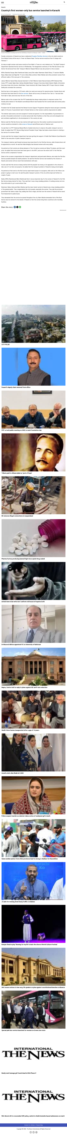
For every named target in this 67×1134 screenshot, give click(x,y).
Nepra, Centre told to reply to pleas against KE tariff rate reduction (24, 687)
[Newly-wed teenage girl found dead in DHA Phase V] (33, 1052)
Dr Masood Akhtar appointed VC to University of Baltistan (21, 644)
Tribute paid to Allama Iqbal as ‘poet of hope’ (17, 473)
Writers (33, 1125)
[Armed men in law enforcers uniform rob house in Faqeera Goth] (33, 581)
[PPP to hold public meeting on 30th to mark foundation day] (33, 410)
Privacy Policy (39, 1125)
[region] (33, 224)
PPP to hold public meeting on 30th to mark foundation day (22, 430)
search (65, 3)
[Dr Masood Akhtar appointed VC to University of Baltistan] (33, 624)
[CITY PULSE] (33, 324)
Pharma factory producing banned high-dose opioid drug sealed (23, 559)
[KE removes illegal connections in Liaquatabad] (33, 495)
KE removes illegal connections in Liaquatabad (17, 516)
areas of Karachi (27, 124)
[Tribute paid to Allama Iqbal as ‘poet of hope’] (33, 452)
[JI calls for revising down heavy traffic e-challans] (33, 881)
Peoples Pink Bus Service (39, 56)
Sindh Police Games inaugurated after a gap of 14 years (20, 730)
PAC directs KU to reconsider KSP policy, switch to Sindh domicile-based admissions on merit (33, 1116)
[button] (15, 207)
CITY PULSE (6, 344)
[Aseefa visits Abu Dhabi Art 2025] (33, 752)
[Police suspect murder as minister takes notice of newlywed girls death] (33, 795)
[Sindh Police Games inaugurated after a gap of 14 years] (33, 710)
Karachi (3, 7)
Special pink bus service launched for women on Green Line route (23, 1030)
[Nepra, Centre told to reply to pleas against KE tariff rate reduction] (33, 667)
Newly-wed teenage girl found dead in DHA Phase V (19, 1073)
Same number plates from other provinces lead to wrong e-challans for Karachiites (30, 859)
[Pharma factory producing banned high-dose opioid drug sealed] (33, 538)
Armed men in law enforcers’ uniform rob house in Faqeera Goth (23, 601)
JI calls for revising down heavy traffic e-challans (18, 902)
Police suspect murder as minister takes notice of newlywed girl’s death (26, 816)
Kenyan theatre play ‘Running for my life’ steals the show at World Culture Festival (29, 944)
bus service (24, 93)
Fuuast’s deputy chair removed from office (16, 387)
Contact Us (27, 1125)
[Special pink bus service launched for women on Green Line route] (33, 1010)
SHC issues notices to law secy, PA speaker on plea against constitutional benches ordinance (33, 987)
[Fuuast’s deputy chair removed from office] (33, 367)
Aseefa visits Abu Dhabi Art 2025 (13, 773)
